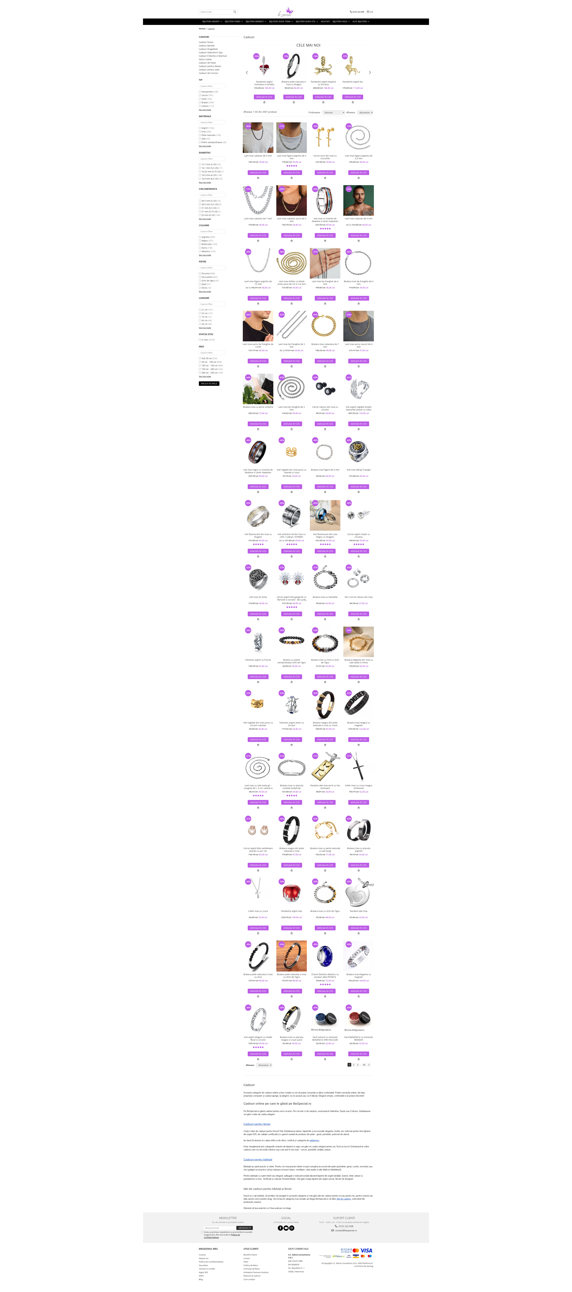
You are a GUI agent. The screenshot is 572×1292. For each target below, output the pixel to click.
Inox (204, 131)
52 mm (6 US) (208, 215)
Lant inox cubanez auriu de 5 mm (291, 220)
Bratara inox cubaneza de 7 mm (325, 345)
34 (364, 1064)
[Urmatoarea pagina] (369, 1065)
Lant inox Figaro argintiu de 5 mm (291, 157)
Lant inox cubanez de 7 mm (258, 218)
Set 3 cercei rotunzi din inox (359, 597)
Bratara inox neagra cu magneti (358, 724)
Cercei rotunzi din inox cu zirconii (325, 408)
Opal (204, 284)
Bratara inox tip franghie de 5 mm (358, 282)
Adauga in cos (264, 96)
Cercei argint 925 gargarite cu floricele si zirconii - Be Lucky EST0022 (291, 598)
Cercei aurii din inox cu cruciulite (325, 157)
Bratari (205, 102)
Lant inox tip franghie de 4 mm (325, 282)
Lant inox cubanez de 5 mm (258, 155)
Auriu (204, 247)
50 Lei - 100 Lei (209, 361)
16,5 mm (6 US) (209, 175)
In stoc (205, 339)
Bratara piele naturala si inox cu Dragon (294, 83)
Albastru (206, 251)
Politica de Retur (251, 1265)
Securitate (203, 1265)
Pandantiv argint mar (291, 911)
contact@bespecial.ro (346, 1230)
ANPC (201, 1275)
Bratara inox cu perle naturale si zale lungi (325, 849)
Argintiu (206, 237)
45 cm (204, 320)
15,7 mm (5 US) (209, 164)
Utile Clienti (251, 1248)
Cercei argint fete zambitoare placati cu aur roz (258, 849)
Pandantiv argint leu (353, 81)
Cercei (205, 95)
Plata (246, 1261)
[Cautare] (235, 11)
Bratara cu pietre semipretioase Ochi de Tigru (292, 661)
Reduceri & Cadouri (252, 1275)
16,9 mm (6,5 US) (210, 178)
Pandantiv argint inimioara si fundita (264, 83)
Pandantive (207, 91)
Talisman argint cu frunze (258, 660)
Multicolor (207, 244)
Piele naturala (208, 135)
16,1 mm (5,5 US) (210, 167)
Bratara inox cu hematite (325, 597)
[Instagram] (291, 1228)
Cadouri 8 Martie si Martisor (213, 55)
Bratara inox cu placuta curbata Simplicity (291, 787)
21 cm (204, 309)
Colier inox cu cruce (258, 911)
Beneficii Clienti (250, 1254)
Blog (201, 1279)
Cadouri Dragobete (208, 49)
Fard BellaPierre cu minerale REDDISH (358, 1038)
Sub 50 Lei (207, 358)
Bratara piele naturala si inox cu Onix (258, 975)
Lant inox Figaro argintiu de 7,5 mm (258, 282)
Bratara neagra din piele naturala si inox (291, 849)
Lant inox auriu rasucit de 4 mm (358, 345)
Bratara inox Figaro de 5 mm (325, 469)
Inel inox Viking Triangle (359, 469)
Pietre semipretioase (212, 142)
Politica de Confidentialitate (211, 1261)
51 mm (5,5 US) (209, 207)
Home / (203, 28)
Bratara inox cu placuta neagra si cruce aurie (291, 1038)
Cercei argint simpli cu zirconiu (358, 535)
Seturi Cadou (205, 59)
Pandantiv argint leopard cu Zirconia (323, 83)
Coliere (205, 106)
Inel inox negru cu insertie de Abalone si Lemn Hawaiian (258, 471)
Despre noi (203, 1258)
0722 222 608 (345, 1226)
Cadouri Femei (206, 42)
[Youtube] (286, 1228)
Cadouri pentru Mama (210, 66)
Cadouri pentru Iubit (209, 69)
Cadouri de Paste (207, 62)
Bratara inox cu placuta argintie (358, 849)
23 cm (204, 313)
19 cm (204, 316)
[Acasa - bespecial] (286, 12)
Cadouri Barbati (207, 45)
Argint (205, 128)
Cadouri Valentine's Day (211, 52)
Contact (202, 1254)
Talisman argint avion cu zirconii (291, 724)
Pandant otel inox (358, 911)
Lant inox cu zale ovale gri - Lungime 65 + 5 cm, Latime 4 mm (258, 787)
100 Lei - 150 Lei (209, 365)
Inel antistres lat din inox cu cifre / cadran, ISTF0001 (292, 535)
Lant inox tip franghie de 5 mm (291, 408)
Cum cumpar (249, 1279)
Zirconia (206, 273)
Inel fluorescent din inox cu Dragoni (258, 535)
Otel (204, 138)
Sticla (204, 287)
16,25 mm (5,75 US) (211, 171)
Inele (204, 98)
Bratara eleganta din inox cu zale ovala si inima (359, 661)
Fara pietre (207, 277)
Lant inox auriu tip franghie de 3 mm (258, 345)
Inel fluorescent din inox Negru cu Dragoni (325, 535)
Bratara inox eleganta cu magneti (358, 975)
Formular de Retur (252, 1268)
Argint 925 (203, 1272)
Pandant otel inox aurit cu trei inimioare (325, 787)
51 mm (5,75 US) (210, 211)
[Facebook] (280, 1228)
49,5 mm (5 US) (209, 200)
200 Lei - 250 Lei (209, 372)
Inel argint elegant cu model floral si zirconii (258, 1038)
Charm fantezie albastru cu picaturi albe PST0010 (325, 975)
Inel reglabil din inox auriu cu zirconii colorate (258, 724)
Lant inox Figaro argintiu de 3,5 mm (358, 157)
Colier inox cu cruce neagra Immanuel (358, 787)
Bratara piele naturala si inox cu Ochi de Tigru (291, 975)
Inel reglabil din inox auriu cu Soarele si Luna (291, 471)
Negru (205, 240)
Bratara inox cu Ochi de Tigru (325, 911)
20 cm (204, 324)
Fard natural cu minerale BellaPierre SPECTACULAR (325, 1038)
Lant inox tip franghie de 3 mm (291, 345)
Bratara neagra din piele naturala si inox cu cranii (325, 724)
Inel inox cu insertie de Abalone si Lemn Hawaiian (325, 220)
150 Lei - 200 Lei (209, 369)
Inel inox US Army (258, 597)
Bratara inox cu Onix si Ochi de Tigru (325, 661)
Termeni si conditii (207, 1268)
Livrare (247, 1258)
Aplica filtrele (209, 383)
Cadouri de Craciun (208, 73)
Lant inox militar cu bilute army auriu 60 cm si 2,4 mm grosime (292, 282)
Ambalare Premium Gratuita (256, 1272)
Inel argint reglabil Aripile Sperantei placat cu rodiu (359, 408)
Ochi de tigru (208, 280)
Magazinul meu (208, 1248)
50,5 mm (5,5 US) (210, 204)
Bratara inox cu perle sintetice (258, 407)
